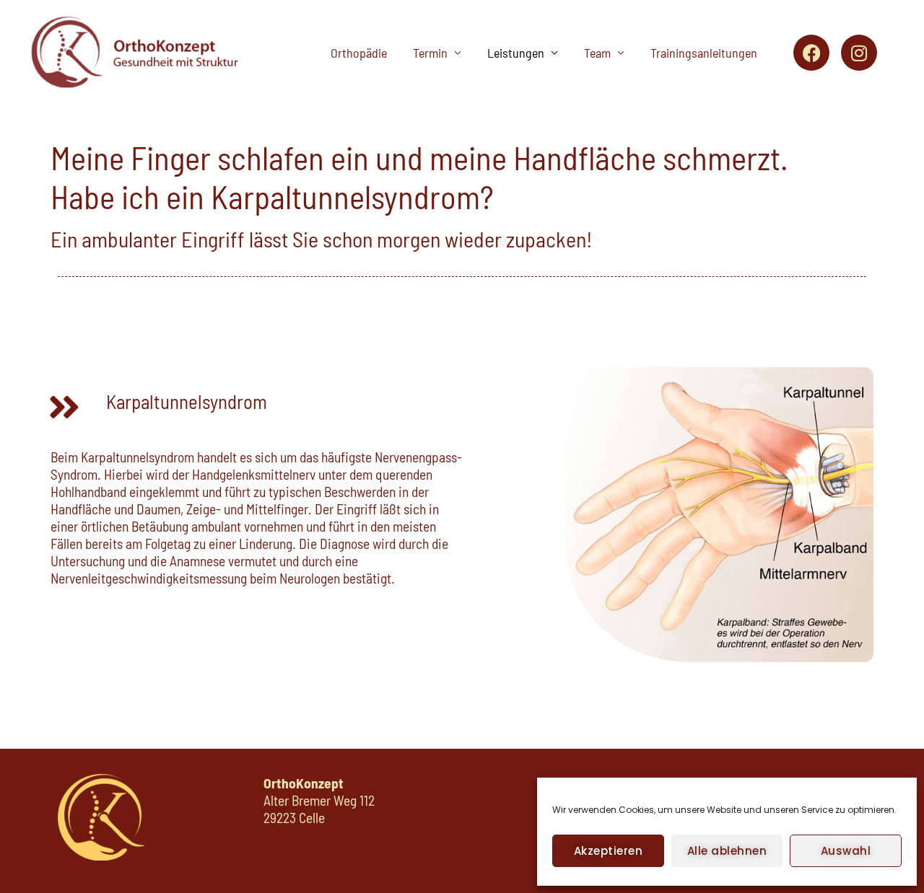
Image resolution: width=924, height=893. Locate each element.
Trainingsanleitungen (703, 53)
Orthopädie (359, 53)
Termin (430, 53)
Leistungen (515, 53)
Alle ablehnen (727, 850)
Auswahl (846, 850)
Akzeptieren (608, 850)
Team (597, 53)
